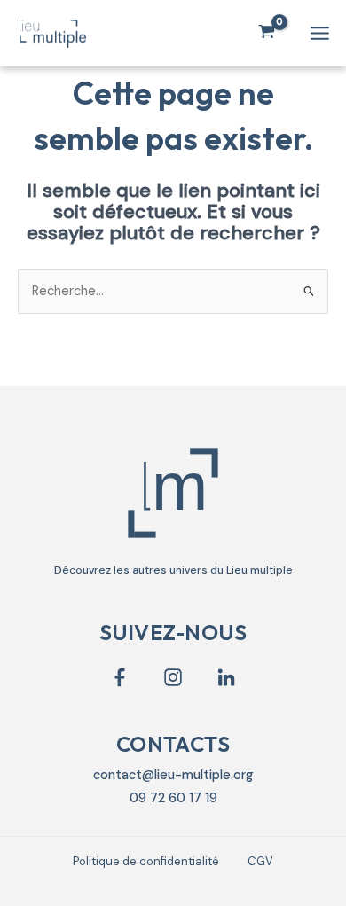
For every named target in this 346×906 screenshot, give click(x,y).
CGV (260, 861)
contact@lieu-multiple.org (173, 775)
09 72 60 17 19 (173, 798)
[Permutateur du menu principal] (320, 33)
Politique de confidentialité (146, 861)
